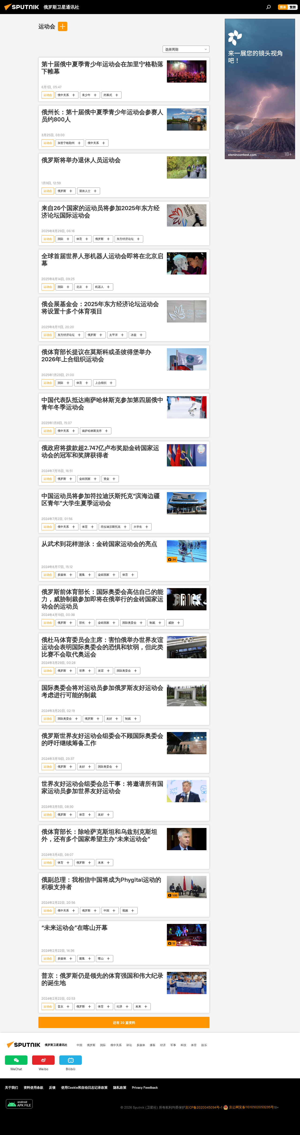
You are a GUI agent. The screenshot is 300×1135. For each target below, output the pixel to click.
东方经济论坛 (125, 239)
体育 (79, 239)
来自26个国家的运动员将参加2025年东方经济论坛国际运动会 (100, 211)
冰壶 (133, 335)
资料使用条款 (33, 1087)
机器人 (99, 287)
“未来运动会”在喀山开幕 (74, 927)
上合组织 (100, 382)
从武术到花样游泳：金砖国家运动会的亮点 (99, 544)
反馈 (52, 1087)
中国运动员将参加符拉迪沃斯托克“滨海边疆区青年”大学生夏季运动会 (100, 499)
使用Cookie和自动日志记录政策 (84, 1087)
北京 (79, 287)
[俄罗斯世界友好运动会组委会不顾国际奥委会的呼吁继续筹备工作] (186, 743)
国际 (60, 239)
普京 (60, 1006)
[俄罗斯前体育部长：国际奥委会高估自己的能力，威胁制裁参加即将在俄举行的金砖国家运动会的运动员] (186, 599)
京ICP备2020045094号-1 (203, 1107)
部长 (82, 622)
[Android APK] (19, 1104)
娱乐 (204, 1045)
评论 (129, 1045)
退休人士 (84, 191)
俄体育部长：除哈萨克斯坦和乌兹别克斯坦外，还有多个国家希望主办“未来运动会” (99, 835)
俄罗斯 (62, 191)
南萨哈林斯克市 (92, 430)
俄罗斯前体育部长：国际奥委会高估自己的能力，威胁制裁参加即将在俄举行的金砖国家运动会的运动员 (102, 599)
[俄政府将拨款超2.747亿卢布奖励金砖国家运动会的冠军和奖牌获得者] (186, 455)
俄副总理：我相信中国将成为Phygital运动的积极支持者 (101, 883)
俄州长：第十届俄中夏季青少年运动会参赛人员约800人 (102, 115)
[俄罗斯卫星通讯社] (23, 11)
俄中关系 (63, 95)
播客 (152, 1045)
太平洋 (113, 335)
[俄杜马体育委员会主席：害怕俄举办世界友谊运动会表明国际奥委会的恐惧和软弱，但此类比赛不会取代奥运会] (186, 647)
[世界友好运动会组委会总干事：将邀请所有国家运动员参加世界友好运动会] (186, 791)
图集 (82, 574)
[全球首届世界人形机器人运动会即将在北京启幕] (186, 263)
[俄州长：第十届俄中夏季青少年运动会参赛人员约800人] (186, 119)
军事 (173, 1045)
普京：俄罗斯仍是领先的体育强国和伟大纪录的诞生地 (102, 979)
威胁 (171, 622)
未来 (101, 862)
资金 (106, 478)
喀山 (101, 958)
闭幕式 (108, 95)
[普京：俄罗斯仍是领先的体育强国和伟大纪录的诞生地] (186, 983)
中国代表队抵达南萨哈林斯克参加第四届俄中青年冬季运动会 (102, 403)
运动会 (46, 26)
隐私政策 (119, 1087)
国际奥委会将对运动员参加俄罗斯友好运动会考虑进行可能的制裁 (102, 691)
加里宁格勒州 (66, 143)
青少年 (86, 95)
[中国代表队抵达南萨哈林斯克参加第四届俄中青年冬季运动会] (186, 407)
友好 (109, 718)
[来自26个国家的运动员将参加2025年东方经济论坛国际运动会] (186, 215)
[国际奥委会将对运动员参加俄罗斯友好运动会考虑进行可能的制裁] (186, 695)
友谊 (101, 670)
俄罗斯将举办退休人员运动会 (81, 160)
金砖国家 (84, 478)
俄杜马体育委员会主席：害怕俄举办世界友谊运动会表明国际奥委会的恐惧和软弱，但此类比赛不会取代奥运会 (102, 647)
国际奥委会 (129, 622)
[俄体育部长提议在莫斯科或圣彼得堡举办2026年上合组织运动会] (186, 359)
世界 (82, 670)
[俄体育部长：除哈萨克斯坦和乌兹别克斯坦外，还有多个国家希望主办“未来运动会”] (186, 839)
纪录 (119, 1006)
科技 (183, 1045)
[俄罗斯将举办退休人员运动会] (186, 167)
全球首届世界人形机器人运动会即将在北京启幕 (102, 259)
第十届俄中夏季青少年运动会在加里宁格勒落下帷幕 (102, 67)
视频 (125, 910)
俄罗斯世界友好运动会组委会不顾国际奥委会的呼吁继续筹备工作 (102, 739)
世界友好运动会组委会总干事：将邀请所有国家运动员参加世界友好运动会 (102, 787)
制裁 (152, 622)
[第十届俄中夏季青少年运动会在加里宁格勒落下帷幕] (186, 71)
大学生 (138, 526)
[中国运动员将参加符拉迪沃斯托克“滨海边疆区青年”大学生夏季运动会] (186, 503)
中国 (106, 910)
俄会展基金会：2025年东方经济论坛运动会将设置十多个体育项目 (100, 307)
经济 (163, 1045)
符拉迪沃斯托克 (110, 526)
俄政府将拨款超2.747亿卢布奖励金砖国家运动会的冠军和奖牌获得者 (100, 451)
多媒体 (62, 574)
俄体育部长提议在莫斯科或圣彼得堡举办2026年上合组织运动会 (96, 355)
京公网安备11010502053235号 (251, 1107)
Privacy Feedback (145, 1087)
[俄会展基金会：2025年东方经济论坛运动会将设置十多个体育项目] (186, 311)
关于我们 (11, 1087)
